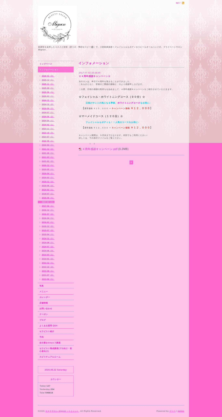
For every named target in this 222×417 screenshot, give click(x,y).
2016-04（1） (48, 218)
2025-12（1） (48, 80)
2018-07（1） (48, 194)
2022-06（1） (48, 141)
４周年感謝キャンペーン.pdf (100, 149)
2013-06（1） (48, 279)
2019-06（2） (48, 186)
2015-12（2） (48, 226)
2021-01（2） (48, 161)
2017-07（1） (48, 202)
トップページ (45, 64)
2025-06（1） (48, 92)
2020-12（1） (48, 165)
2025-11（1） (48, 84)
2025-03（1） (48, 96)
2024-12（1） (48, 100)
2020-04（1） (48, 173)
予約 (41, 337)
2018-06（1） (48, 198)
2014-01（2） (48, 259)
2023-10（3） (48, 133)
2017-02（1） (48, 206)
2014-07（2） (48, 247)
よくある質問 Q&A (48, 325)
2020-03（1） (48, 178)
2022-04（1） (48, 145)
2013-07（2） (48, 275)
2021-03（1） (48, 157)
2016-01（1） (48, 222)
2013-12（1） (48, 263)
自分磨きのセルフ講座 (50, 343)
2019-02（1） (48, 190)
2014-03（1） (48, 255)
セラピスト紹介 (46, 331)
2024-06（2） (48, 117)
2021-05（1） (48, 153)
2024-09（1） (48, 108)
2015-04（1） (48, 234)
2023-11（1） (48, 129)
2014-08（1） (48, 243)
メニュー (43, 291)
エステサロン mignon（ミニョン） (62, 411)
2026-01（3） (48, 76)
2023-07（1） (48, 137)
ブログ (42, 320)
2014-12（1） (48, 238)
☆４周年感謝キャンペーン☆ (95, 76)
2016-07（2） (48, 214)
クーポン (43, 314)
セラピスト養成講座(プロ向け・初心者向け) (55, 349)
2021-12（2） (48, 149)
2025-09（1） (48, 88)
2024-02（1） (48, 125)
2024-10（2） (48, 104)
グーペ (172, 411)
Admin (181, 411)
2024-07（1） (48, 112)
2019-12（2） (48, 182)
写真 (41, 286)
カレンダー (44, 297)
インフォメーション (49, 69)
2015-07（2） (48, 230)
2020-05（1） (48, 169)
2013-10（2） (48, 267)
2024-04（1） (48, 121)
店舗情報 (43, 303)
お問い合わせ (45, 308)
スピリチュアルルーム (50, 357)
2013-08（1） (48, 271)
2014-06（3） (48, 251)
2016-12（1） (48, 210)
